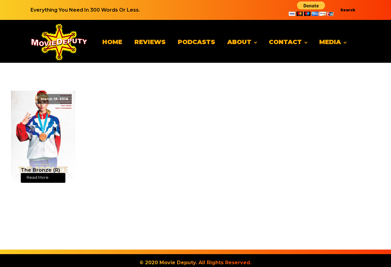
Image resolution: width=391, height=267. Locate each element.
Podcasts (196, 42)
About (239, 42)
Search (347, 10)
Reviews (150, 42)
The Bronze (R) (40, 170)
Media (330, 42)
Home (112, 42)
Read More (38, 177)
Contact (285, 42)
